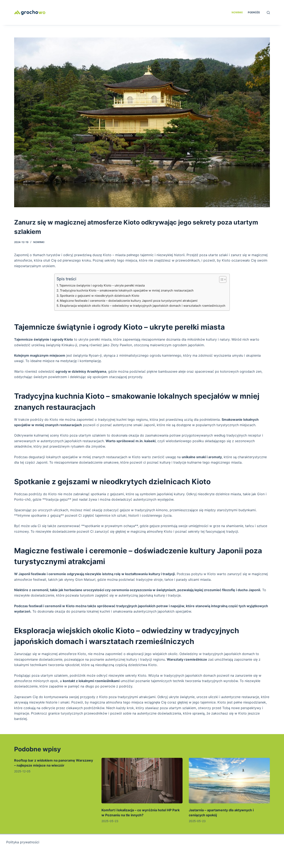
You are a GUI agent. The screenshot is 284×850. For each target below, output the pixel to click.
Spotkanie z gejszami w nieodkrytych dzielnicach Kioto (99, 295)
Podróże (254, 12)
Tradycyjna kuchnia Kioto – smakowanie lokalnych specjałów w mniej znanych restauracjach (127, 290)
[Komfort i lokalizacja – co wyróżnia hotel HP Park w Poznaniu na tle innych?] (142, 780)
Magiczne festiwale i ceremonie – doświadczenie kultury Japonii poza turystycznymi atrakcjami (129, 300)
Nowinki (237, 12)
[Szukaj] (268, 12)
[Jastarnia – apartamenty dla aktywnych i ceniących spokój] (229, 780)
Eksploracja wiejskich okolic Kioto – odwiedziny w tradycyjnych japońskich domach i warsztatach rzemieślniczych (142, 305)
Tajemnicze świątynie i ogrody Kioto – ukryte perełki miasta (102, 285)
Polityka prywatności (22, 842)
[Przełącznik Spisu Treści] (220, 279)
